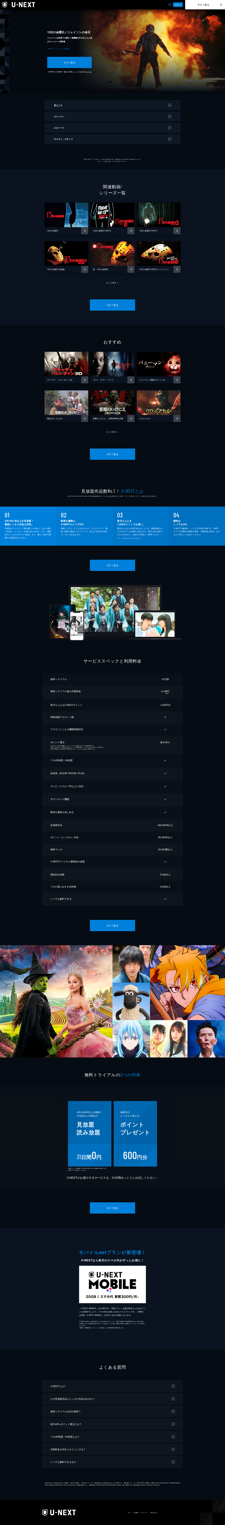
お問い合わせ (153, 1512)
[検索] (169, 4)
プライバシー (144, 1512)
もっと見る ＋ (112, 282)
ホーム (129, 1512)
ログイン (178, 5)
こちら (89, 71)
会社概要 (136, 1512)
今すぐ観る (203, 4)
